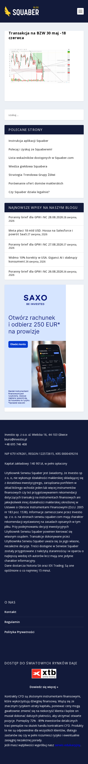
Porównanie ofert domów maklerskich (36, 183)
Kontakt (10, 612)
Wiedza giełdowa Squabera (28, 166)
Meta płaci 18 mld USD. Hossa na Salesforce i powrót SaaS (41, 232)
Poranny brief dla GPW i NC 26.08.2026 (36, 271)
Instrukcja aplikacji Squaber (28, 141)
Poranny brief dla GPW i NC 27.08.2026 (36, 244)
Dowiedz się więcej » (44, 687)
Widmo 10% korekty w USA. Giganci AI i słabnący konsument (43, 259)
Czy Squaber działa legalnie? (29, 192)
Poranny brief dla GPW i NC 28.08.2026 (36, 217)
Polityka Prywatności (19, 632)
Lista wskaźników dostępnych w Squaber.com (41, 158)
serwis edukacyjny (67, 745)
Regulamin (12, 622)
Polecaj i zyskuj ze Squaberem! (30, 149)
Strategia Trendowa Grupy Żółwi (32, 175)
